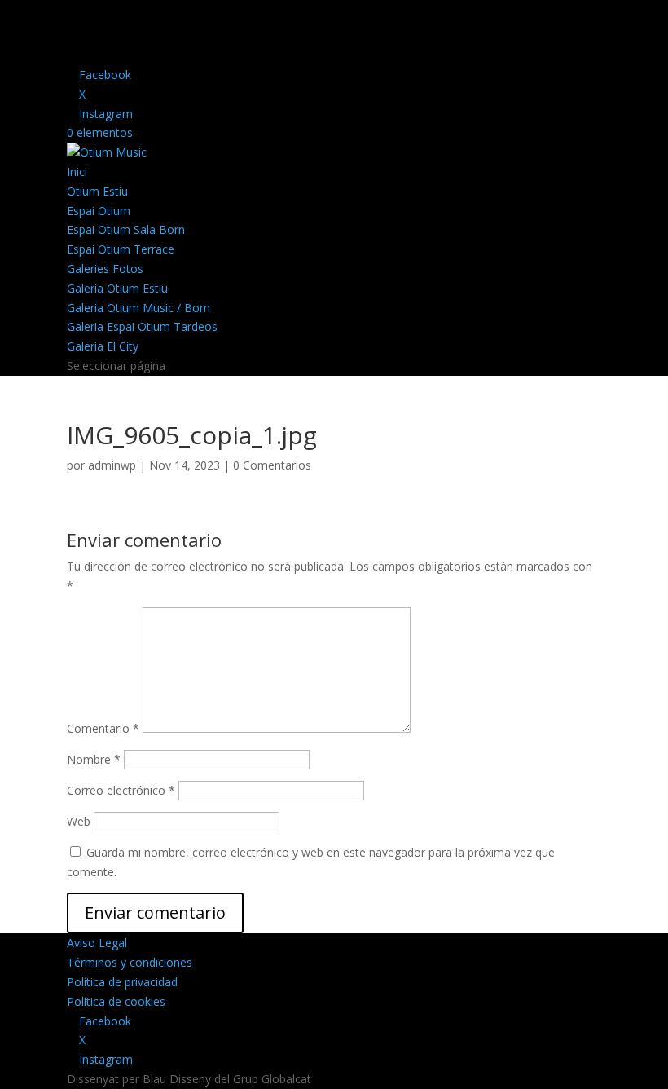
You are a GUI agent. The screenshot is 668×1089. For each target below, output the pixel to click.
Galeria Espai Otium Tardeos (142, 326)
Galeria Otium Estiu (117, 288)
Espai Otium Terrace (120, 249)
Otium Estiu (97, 191)
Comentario (103, 728)
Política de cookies (116, 1001)
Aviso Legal (97, 942)
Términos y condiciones (129, 962)
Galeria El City (102, 346)
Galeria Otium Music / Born (138, 307)
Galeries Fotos (105, 268)
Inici (77, 171)
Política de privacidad (122, 982)
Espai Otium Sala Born (126, 229)
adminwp (112, 465)
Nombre (94, 759)
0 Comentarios (272, 465)
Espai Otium (98, 210)
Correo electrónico (121, 790)
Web (78, 821)
